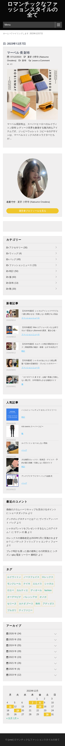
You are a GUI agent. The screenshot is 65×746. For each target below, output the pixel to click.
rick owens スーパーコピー (32, 426)
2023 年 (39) (14, 651)
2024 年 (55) (14, 645)
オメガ (43, 597)
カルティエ (22, 590)
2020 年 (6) (14, 669)
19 (17, 710)
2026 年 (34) (14, 633)
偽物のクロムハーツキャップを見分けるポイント (31, 509)
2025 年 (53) (14, 639)
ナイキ (26, 583)
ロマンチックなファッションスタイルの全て (32, 9)
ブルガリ (11, 610)
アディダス (48, 603)
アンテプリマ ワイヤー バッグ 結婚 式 (36, 476)
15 (40, 706)
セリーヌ (11, 603)
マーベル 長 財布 (18, 52)
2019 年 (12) (14, 674)
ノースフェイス (31, 577)
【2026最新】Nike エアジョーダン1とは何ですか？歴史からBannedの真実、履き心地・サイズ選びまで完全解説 (39, 330)
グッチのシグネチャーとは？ (21, 519)
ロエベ (10, 590)
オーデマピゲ (14, 597)
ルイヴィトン (14, 577)
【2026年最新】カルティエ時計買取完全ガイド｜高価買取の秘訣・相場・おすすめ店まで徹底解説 (39, 347)
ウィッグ (15, 253)
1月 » (15, 718)
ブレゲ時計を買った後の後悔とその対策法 (27, 551)
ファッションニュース (22, 265)
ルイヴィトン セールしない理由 (34, 443)
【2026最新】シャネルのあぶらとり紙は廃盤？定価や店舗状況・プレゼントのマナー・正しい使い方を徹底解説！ (39, 363)
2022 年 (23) (14, 657)
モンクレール (14, 583)
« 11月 (9, 718)
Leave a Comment (41, 60)
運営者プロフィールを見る (32, 210)
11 (10, 706)
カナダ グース (26, 603)
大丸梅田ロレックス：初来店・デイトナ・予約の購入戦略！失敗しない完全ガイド (39, 461)
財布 (24, 60)
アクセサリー (18, 247)
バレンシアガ (30, 597)
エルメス (37, 583)
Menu (8, 24)
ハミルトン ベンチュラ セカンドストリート (39, 410)
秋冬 (38, 603)
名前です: (11, 202)
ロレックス (47, 577)
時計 (13, 271)
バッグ (15, 259)
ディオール (36, 590)
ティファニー (25, 610)
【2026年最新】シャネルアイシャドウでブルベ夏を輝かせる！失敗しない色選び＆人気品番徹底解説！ (39, 314)
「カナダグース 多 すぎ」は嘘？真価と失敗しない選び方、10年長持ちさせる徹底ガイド (40, 378)
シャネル (49, 583)
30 (47, 714)
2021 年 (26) (14, 663)
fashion (48, 590)
